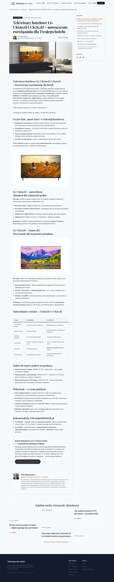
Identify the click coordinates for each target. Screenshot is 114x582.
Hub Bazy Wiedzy (14, 9)
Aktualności (24, 9)
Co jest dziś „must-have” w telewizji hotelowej (89, 23)
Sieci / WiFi (72, 563)
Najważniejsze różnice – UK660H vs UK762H (89, 35)
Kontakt (101, 3)
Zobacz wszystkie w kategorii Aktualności (57, 542)
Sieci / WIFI (40, 3)
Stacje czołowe (66, 3)
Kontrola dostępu (80, 3)
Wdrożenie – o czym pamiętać (85, 41)
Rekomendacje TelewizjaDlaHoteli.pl (87, 44)
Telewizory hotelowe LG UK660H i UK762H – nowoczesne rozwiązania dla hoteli (89, 20)
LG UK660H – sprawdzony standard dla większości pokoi (87, 27)
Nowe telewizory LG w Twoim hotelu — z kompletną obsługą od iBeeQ (88, 47)
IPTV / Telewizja (53, 3)
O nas (83, 563)
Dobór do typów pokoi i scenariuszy (86, 38)
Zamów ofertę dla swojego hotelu (28, 461)
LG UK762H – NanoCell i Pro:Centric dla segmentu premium (87, 32)
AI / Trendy (92, 3)
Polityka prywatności (87, 569)
